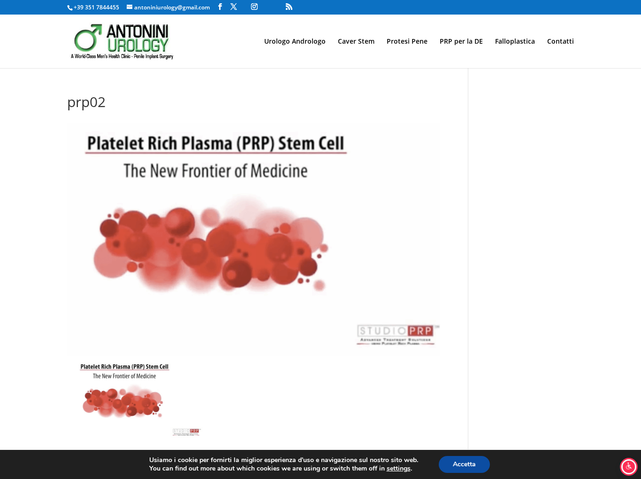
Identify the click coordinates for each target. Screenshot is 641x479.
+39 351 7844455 (96, 7)
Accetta (464, 464)
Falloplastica (515, 42)
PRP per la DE (461, 42)
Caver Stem (356, 42)
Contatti (560, 42)
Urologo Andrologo (295, 42)
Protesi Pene (407, 42)
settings (399, 468)
